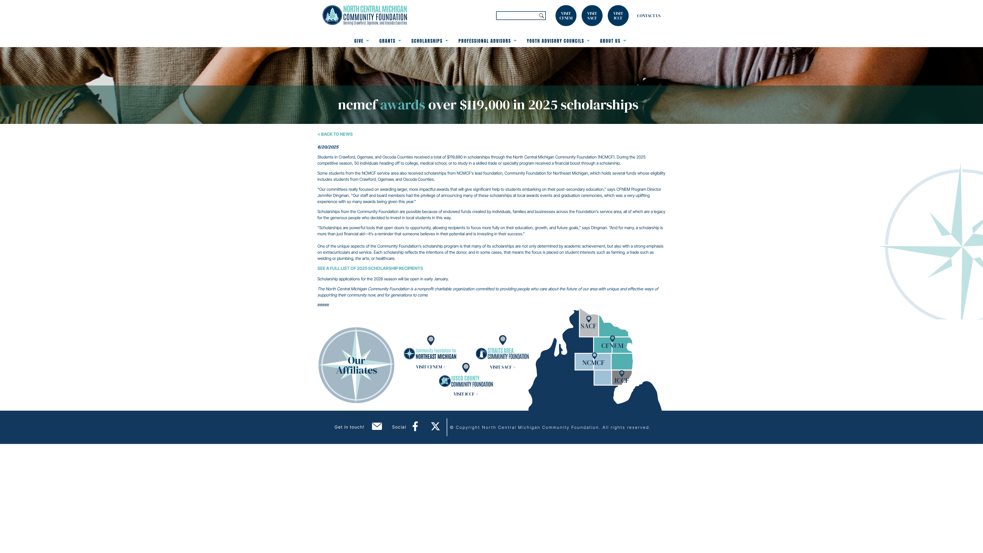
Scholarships (427, 40)
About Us (610, 40)
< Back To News (335, 134)
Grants (387, 40)
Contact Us (648, 15)
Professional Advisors (484, 40)
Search (541, 15)
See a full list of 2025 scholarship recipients (370, 268)
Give (359, 40)
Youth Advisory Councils (555, 40)
